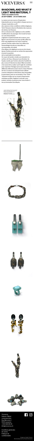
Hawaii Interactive (28, 438)
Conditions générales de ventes (8, 431)
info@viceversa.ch (7, 426)
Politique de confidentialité (6, 434)
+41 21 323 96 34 (7, 424)
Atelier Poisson (28, 437)
